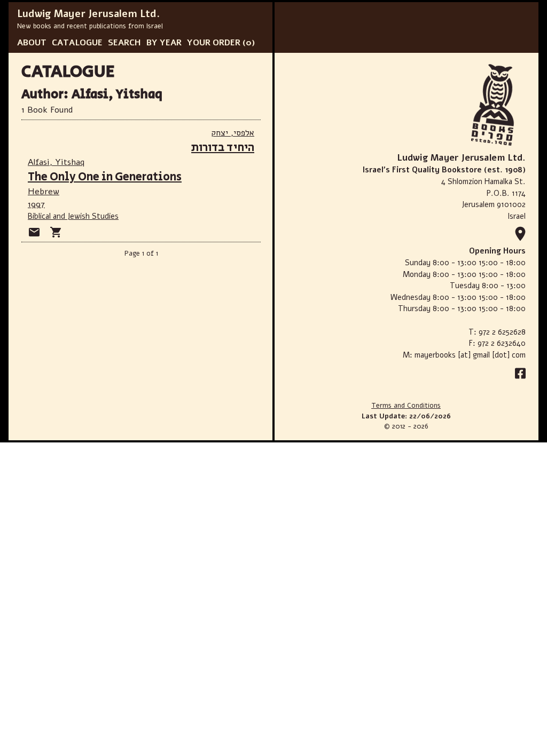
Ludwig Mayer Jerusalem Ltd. (88, 14)
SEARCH (124, 43)
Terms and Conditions (406, 405)
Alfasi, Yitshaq (56, 162)
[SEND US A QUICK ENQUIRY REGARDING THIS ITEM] (34, 232)
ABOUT (31, 43)
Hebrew (43, 191)
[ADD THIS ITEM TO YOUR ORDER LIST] (56, 232)
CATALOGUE (77, 43)
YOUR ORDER (213, 43)
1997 (36, 204)
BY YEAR (164, 43)
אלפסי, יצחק (232, 133)
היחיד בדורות (222, 147)
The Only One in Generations (105, 177)
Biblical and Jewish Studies (73, 216)
